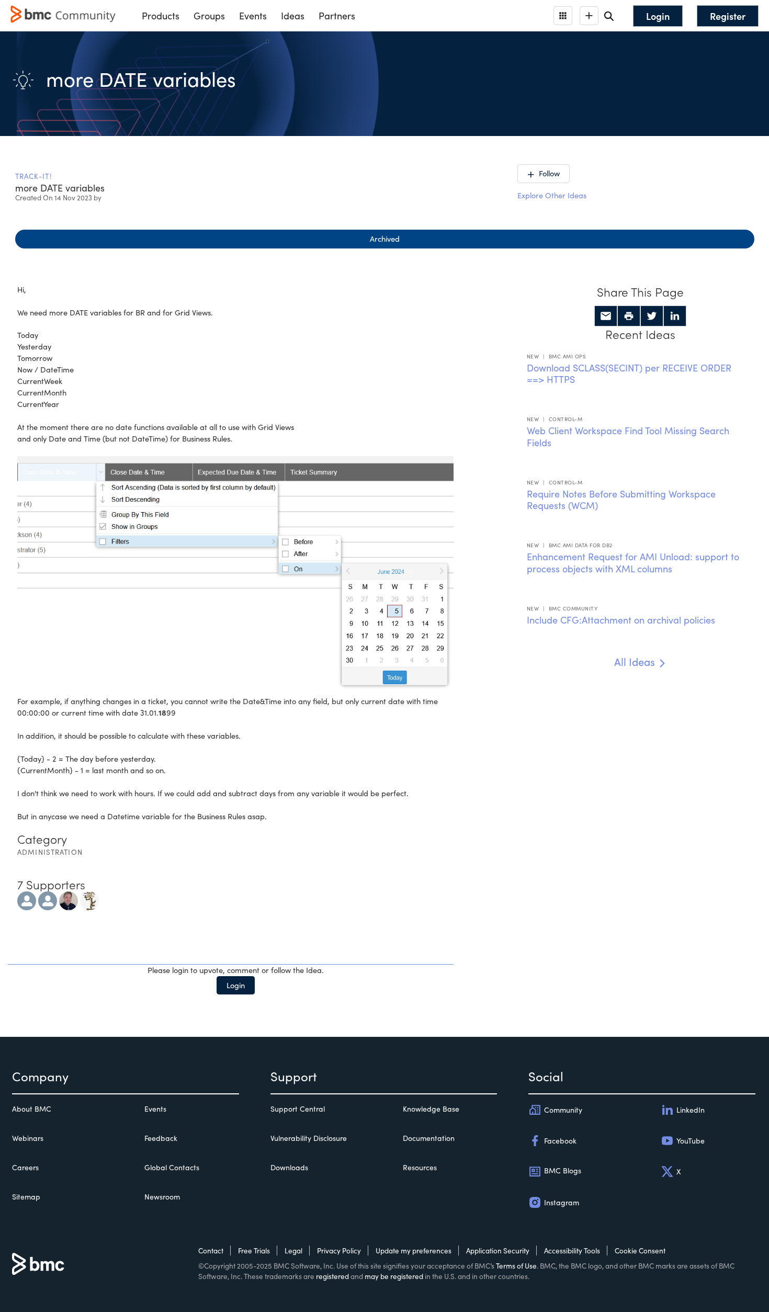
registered (332, 1276)
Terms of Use (516, 1266)
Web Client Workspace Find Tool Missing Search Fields (628, 436)
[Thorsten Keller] (47, 899)
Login (236, 985)
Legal (293, 1251)
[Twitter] (652, 316)
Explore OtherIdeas (551, 195)
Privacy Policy (339, 1251)
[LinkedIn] (675, 316)
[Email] (606, 316)
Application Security (497, 1251)
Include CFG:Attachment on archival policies (621, 620)
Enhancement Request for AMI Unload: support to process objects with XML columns (633, 562)
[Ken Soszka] (68, 899)
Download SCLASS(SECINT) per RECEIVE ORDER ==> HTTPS (629, 373)
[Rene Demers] (89, 899)
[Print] (629, 316)
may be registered (394, 1276)
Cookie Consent (640, 1251)
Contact (210, 1251)
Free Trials (254, 1251)
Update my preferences (413, 1251)
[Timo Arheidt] (26, 899)
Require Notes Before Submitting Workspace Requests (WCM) (621, 500)
